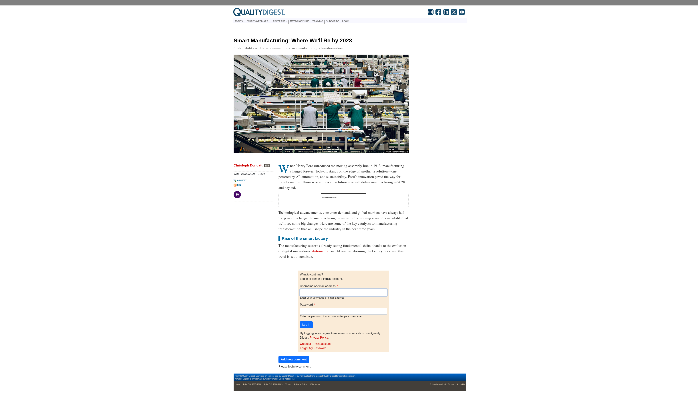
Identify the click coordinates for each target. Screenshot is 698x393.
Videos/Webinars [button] (257, 21)
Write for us (315, 384)
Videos (288, 384)
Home (237, 384)
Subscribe (332, 21)
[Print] (237, 194)
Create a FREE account (315, 343)
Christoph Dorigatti (248, 165)
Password (306, 304)
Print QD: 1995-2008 (252, 384)
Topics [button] (239, 21)
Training (317, 21)
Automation (320, 251)
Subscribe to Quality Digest (442, 384)
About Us (461, 384)
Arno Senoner (392, 152)
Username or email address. (318, 286)
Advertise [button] (279, 21)
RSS (239, 185)
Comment (241, 180)
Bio (267, 165)
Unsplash (403, 152)
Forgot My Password (313, 348)
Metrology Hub (299, 21)
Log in (346, 21)
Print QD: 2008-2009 (273, 384)
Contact (319, 376)
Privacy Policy (319, 337)
